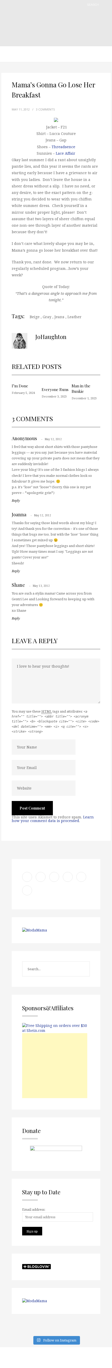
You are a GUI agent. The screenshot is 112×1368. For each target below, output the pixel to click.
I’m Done (20, 385)
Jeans (59, 316)
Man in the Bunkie (81, 388)
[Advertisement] (54, 1065)
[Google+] (65, 1357)
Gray (47, 316)
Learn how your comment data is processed (53, 819)
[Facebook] (78, 1357)
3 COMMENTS (45, 109)
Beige (35, 316)
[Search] (105, 4)
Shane (18, 585)
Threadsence (63, 146)
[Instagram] (104, 1357)
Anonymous (24, 438)
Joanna (19, 514)
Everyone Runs (55, 389)
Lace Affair (65, 153)
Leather (74, 316)
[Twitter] (91, 1357)
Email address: (33, 1209)
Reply (16, 500)
